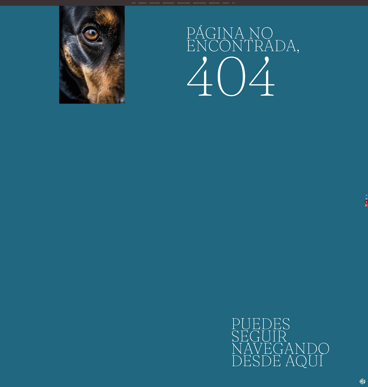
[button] (362, 381)
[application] (235, 3)
